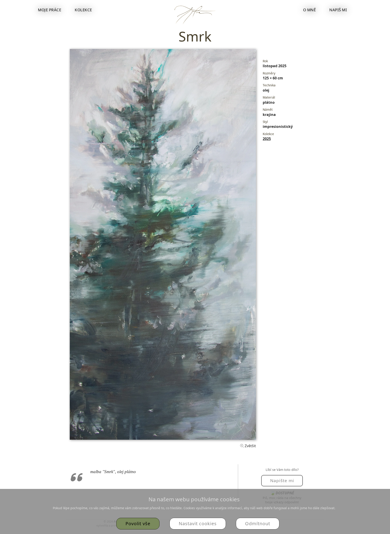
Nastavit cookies (198, 523)
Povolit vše (137, 523)
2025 (267, 138)
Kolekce (83, 9)
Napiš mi (338, 9)
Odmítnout (257, 523)
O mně (309, 9)
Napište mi (282, 480)
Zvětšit (250, 445)
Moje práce (49, 9)
